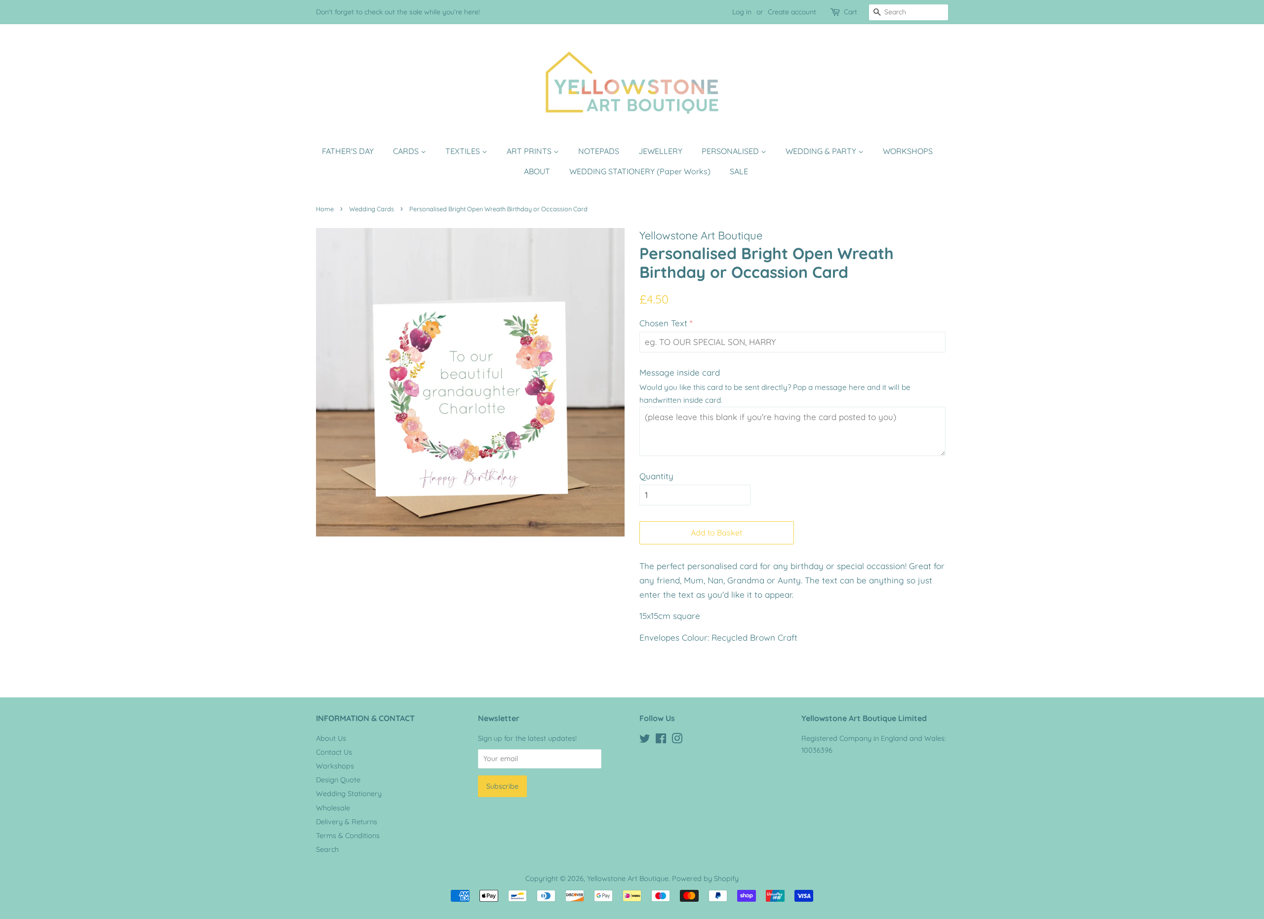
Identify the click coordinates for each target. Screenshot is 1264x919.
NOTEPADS (598, 151)
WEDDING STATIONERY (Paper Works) (640, 171)
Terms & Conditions (348, 835)
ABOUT (537, 171)
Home (325, 209)
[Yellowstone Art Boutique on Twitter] (644, 740)
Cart (850, 11)
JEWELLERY (660, 151)
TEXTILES (463, 151)
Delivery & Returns (346, 821)
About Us (331, 738)
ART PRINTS (530, 151)
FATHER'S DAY (348, 151)
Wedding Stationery (349, 793)
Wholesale (333, 808)
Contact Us (334, 752)
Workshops (335, 766)
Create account (792, 11)
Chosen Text (663, 323)
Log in (741, 11)
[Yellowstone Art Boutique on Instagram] (677, 740)
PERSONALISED (731, 151)
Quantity (656, 476)
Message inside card (679, 372)
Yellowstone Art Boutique (628, 878)
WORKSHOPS (908, 151)
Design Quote (338, 779)
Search (327, 849)
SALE (739, 171)
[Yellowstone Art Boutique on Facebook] (661, 740)
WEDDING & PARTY (822, 151)
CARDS (407, 151)
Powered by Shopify (705, 878)
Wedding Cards (371, 209)
